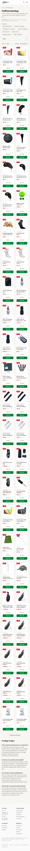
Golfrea (18, 827)
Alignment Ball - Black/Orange (7, 147)
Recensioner (19, 829)
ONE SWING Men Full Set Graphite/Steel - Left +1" (22, 665)
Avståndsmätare (20, 816)
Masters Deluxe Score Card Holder (7, 377)
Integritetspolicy (5, 844)
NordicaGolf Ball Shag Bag (21, 492)
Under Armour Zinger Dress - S (7, 348)
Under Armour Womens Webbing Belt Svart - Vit (21, 407)
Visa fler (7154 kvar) (15, 735)
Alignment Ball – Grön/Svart (21, 204)
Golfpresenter (19, 810)
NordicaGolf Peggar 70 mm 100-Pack (22, 720)
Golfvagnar (19, 812)
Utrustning (19, 825)
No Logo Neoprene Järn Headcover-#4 (8, 176)
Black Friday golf (18, 34)
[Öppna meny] (26, 2)
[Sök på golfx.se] (23, 2)
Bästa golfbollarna (7, 26)
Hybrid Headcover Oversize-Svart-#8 (21, 119)
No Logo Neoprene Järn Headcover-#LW (7, 206)
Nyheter (18, 831)
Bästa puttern (15, 31)
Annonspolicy (17, 844)
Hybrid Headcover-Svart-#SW (21, 90)
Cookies (11, 844)
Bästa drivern (6, 31)
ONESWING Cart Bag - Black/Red (7, 492)
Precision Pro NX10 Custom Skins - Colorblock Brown (8, 521)
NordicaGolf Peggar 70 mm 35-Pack (8, 720)
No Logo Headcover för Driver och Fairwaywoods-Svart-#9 (8, 121)
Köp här (8, 71)
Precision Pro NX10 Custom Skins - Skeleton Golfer (21, 521)
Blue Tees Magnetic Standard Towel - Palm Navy (21, 292)
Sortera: (17, 43)
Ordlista (4, 829)
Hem (3, 7)
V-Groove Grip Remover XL (20, 549)
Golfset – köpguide (22, 29)
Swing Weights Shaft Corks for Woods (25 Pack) (8, 235)
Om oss (4, 810)
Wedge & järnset (7, 34)
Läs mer (8, 68)
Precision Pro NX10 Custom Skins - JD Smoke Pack (8, 63)
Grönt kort (18, 818)
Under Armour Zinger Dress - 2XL (21, 320)
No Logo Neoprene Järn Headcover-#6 (22, 176)
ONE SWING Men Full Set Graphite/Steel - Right (7, 694)
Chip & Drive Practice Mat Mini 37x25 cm (7, 549)
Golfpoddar (19, 833)
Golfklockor (19, 814)
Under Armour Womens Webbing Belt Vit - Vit (21, 435)
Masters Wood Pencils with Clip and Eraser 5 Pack (22, 378)
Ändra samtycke (24, 844)
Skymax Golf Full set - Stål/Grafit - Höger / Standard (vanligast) (8, 608)
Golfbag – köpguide (19, 26)
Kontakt (4, 816)
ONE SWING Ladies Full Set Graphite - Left (21, 607)
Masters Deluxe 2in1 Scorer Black (22, 348)
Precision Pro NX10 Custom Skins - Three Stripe (22, 63)
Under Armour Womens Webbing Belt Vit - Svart (7, 435)
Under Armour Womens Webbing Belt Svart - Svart (7, 407)
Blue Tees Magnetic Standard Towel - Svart (7, 321)
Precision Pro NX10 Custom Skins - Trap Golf (8, 91)
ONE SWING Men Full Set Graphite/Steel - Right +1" (21, 694)
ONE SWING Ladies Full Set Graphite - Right (8, 636)
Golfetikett (4, 827)
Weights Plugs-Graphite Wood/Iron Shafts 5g (8, 578)
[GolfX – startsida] (6, 2)
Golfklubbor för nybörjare (9, 29)
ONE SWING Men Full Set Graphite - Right (21, 636)
